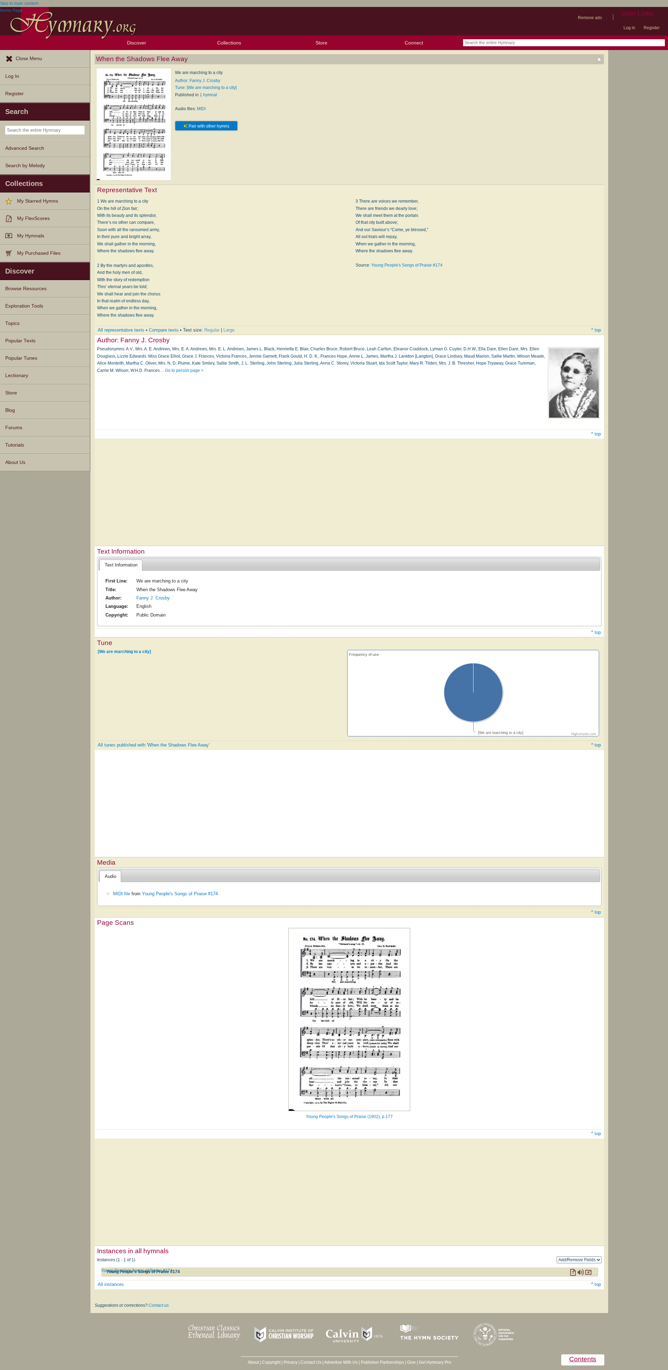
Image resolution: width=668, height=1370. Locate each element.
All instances (111, 1284)
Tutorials (14, 445)
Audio (110, 876)
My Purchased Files (39, 253)
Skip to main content (19, 3)
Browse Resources (26, 288)
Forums (13, 427)
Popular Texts (20, 340)
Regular (212, 330)
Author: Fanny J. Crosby (197, 80)
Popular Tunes (21, 358)
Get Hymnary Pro (435, 1362)
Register (652, 27)
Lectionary (16, 375)
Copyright (271, 1362)
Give (411, 1362)
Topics (12, 323)
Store (321, 43)
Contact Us (311, 1362)
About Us (15, 462)
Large (228, 330)
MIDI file (121, 893)
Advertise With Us (341, 1362)
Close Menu (29, 58)
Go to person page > (184, 370)
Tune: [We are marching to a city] (206, 87)
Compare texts (163, 330)
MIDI (201, 108)
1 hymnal (208, 94)
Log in (629, 27)
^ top (596, 330)
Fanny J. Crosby (153, 598)
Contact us (159, 1305)
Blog (10, 410)
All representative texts (121, 330)
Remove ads (590, 17)
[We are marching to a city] (124, 651)
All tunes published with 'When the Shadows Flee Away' (153, 745)
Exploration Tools (24, 306)
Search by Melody (25, 165)
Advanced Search (24, 148)
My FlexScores (33, 218)
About (253, 1362)
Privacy (290, 1362)
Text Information (121, 565)
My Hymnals (30, 235)
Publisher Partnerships (382, 1362)
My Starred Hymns (37, 201)
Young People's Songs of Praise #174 (407, 265)
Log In (12, 76)
